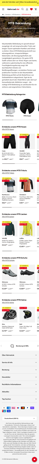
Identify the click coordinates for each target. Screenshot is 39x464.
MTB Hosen (27, 116)
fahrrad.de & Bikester (12, 459)
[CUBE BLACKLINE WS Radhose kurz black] (10, 141)
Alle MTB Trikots (8, 173)
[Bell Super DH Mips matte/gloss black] (27, 314)
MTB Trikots (10, 116)
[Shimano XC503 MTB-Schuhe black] (27, 272)
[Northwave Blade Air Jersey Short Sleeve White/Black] (10, 185)
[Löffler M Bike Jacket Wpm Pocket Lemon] (27, 229)
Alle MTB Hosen (8, 129)
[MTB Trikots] (9, 106)
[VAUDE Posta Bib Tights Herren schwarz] (27, 141)
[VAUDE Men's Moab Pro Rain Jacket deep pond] (10, 229)
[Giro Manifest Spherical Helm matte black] (10, 314)
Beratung (8, 14)
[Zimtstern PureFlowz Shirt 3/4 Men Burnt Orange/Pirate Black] (27, 185)
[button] (31, 9)
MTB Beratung (16, 14)
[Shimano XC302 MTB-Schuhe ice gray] (10, 272)
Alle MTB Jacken (8, 217)
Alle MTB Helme (8, 302)
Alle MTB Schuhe (8, 260)
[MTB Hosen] (27, 106)
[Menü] (3, 9)
